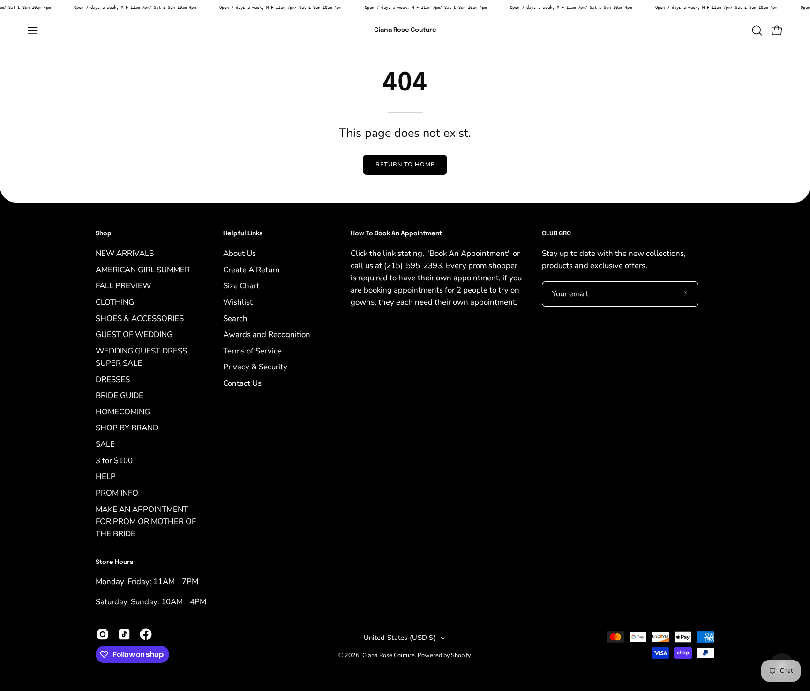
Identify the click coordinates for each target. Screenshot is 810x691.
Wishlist (238, 301)
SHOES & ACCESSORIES (140, 318)
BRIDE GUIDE (119, 395)
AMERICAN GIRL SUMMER (143, 269)
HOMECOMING (123, 411)
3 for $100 (114, 460)
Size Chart (241, 285)
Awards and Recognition (266, 334)
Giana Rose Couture (405, 30)
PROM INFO (117, 492)
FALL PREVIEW (123, 285)
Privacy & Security (255, 366)
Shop (104, 234)
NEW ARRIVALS (125, 253)
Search (235, 318)
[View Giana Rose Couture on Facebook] (146, 634)
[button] (757, 30)
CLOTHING (115, 301)
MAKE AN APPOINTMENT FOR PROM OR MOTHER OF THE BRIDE (146, 521)
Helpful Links (242, 234)
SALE (105, 444)
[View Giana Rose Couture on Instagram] (103, 634)
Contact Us (242, 383)
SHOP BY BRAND (127, 427)
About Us (239, 253)
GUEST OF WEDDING (134, 334)
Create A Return (251, 269)
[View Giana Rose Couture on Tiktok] (124, 634)
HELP (106, 476)
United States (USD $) (400, 637)
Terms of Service (252, 350)
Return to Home (404, 164)
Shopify (460, 655)
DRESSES (113, 379)
